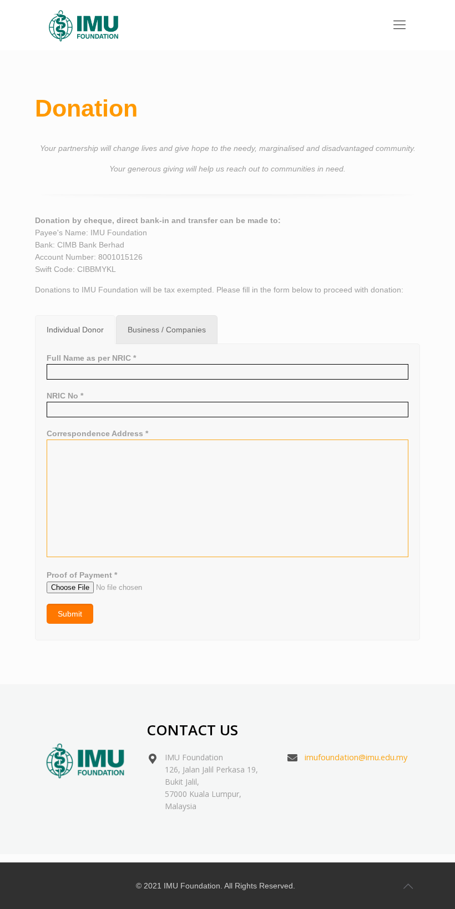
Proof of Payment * (82, 574)
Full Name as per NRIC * (91, 358)
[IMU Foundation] (83, 25)
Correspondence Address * (97, 433)
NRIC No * (65, 395)
